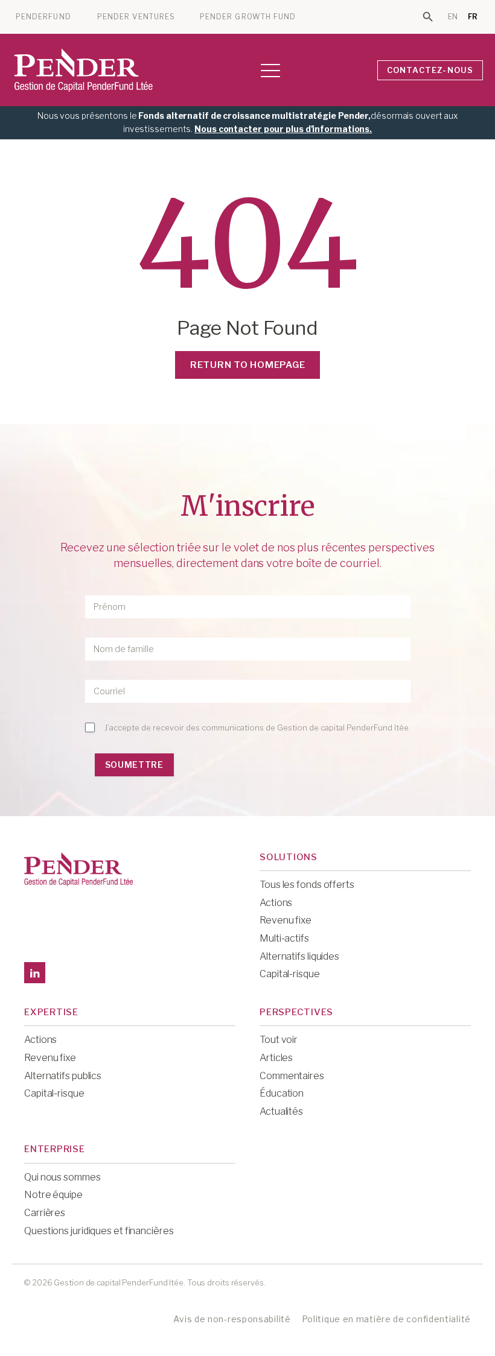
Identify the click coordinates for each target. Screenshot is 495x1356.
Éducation (282, 1093)
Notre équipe (53, 1194)
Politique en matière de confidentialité (386, 1319)
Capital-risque (290, 974)
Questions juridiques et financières (99, 1231)
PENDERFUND (43, 17)
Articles (276, 1057)
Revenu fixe (285, 920)
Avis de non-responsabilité (231, 1319)
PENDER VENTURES (136, 17)
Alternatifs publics (62, 1076)
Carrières (44, 1212)
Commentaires (292, 1076)
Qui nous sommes (62, 1177)
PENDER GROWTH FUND (248, 17)
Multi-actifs (284, 938)
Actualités (281, 1111)
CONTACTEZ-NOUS (430, 70)
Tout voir (279, 1039)
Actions (276, 902)
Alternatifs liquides (299, 956)
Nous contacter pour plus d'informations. (283, 129)
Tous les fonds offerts (307, 884)
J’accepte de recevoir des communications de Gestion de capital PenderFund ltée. (257, 727)
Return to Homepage (247, 365)
